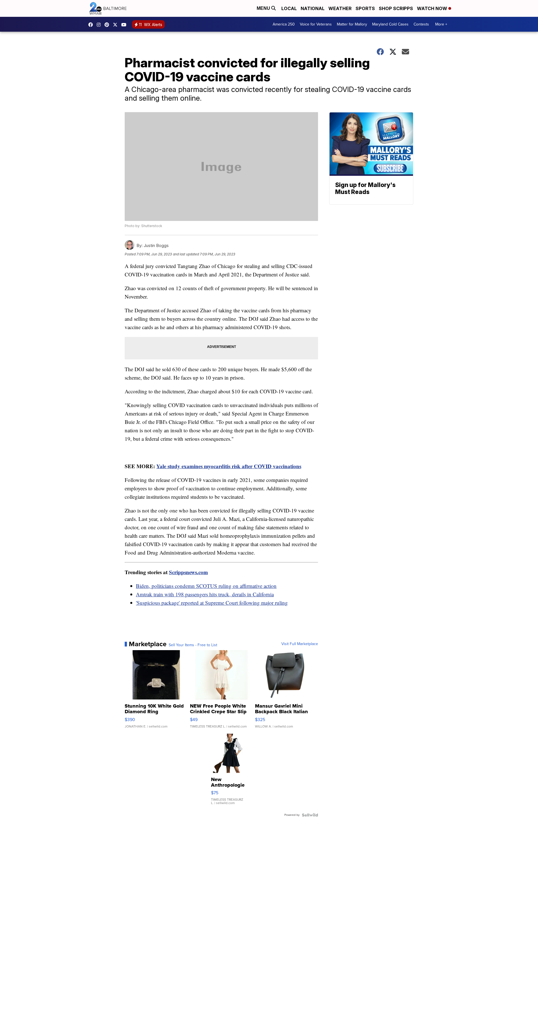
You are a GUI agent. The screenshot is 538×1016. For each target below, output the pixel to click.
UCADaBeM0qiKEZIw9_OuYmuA (125, 24)
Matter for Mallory (352, 24)
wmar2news (100, 24)
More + (441, 24)
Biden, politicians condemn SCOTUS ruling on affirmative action (206, 585)
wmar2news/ (92, 24)
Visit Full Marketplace (299, 644)
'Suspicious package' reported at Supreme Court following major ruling (212, 602)
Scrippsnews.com (188, 572)
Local (289, 8)
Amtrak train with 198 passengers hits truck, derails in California (205, 594)
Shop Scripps (396, 8)
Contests (421, 24)
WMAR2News (108, 24)
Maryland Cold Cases (390, 24)
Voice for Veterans (316, 24)
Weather (340, 8)
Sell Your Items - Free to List (193, 645)
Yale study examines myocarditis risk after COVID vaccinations (228, 466)
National (312, 8)
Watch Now (432, 8)
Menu (264, 8)
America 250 (284, 24)
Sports (365, 8)
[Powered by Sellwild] (310, 815)
